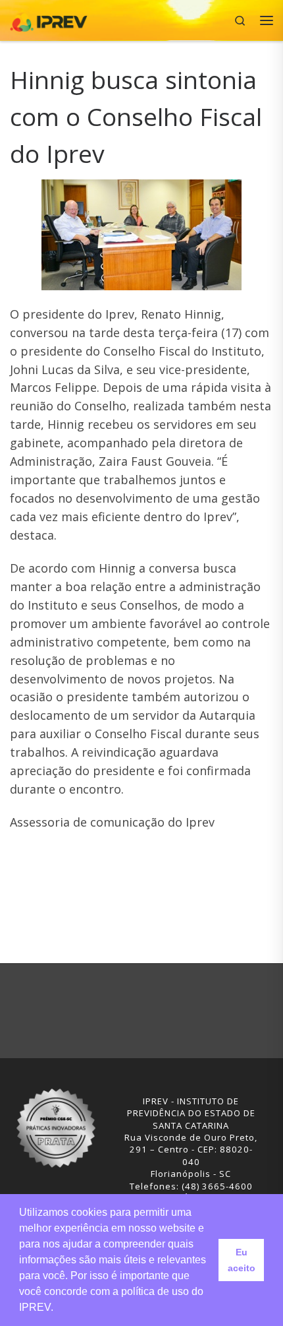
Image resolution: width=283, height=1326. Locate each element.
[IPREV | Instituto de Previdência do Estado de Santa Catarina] (49, 19)
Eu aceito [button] (241, 1260)
